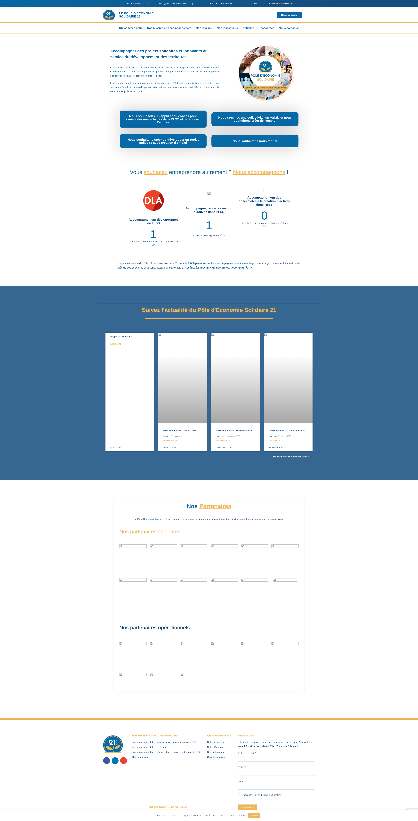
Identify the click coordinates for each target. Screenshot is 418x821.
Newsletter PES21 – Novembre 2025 (234, 430)
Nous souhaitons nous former (255, 141)
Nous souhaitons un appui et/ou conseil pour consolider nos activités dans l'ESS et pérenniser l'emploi (163, 119)
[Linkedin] (115, 760)
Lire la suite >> (117, 344)
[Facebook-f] (106, 760)
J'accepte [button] (254, 815)
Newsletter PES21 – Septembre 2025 (287, 430)
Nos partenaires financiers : (151, 531)
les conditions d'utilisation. (267, 794)
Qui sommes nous (131, 28)
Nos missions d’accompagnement (169, 28)
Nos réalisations (227, 28)
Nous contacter (289, 28)
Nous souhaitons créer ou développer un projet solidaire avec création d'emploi (163, 141)
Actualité (248, 28)
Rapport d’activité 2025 (121, 336)
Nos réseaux (204, 28)
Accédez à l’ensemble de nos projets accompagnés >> (218, 267)
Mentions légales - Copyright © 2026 (168, 806)
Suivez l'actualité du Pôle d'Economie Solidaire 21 (209, 310)
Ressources (266, 28)
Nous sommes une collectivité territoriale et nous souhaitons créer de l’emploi (255, 119)
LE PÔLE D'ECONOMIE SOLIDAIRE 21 (136, 15)
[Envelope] (123, 760)
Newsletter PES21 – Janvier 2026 (179, 430)
